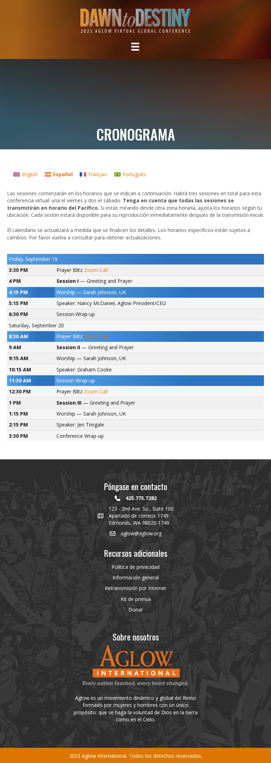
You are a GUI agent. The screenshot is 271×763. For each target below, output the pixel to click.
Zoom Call (96, 270)
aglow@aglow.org (141, 533)
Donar (135, 609)
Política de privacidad (135, 567)
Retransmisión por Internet (135, 588)
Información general (136, 577)
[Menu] (135, 46)
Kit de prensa (136, 599)
